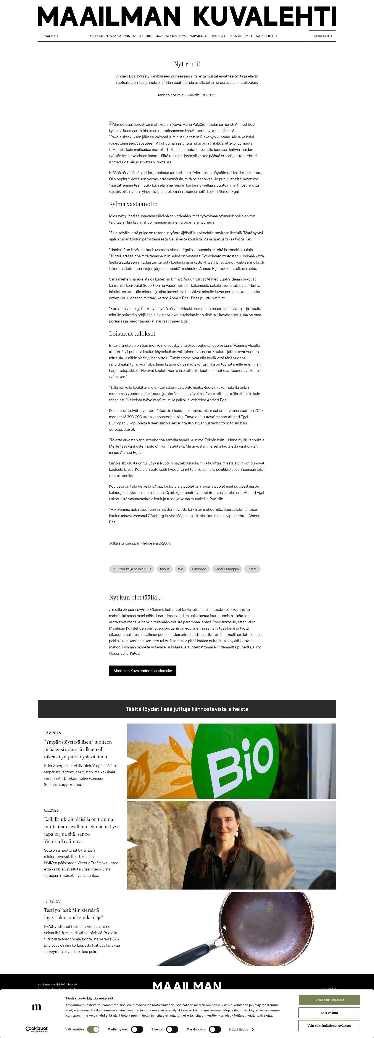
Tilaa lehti (322, 36)
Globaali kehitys (170, 36)
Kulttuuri (142, 36)
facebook (328, 989)
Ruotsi (252, 569)
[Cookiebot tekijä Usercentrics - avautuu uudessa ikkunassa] (37, 1029)
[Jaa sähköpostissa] (207, 113)
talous (164, 569)
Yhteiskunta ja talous (110, 36)
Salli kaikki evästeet (329, 1000)
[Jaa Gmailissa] (180, 113)
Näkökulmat (241, 36)
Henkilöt (219, 36)
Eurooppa (199, 569)
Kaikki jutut (267, 36)
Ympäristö (198, 36)
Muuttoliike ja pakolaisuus (132, 569)
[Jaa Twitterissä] (166, 113)
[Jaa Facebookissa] (194, 113)
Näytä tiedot (238, 1029)
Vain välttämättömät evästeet (329, 1025)
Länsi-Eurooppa (227, 569)
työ (180, 569)
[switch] (137, 1029)
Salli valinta (329, 1013)
